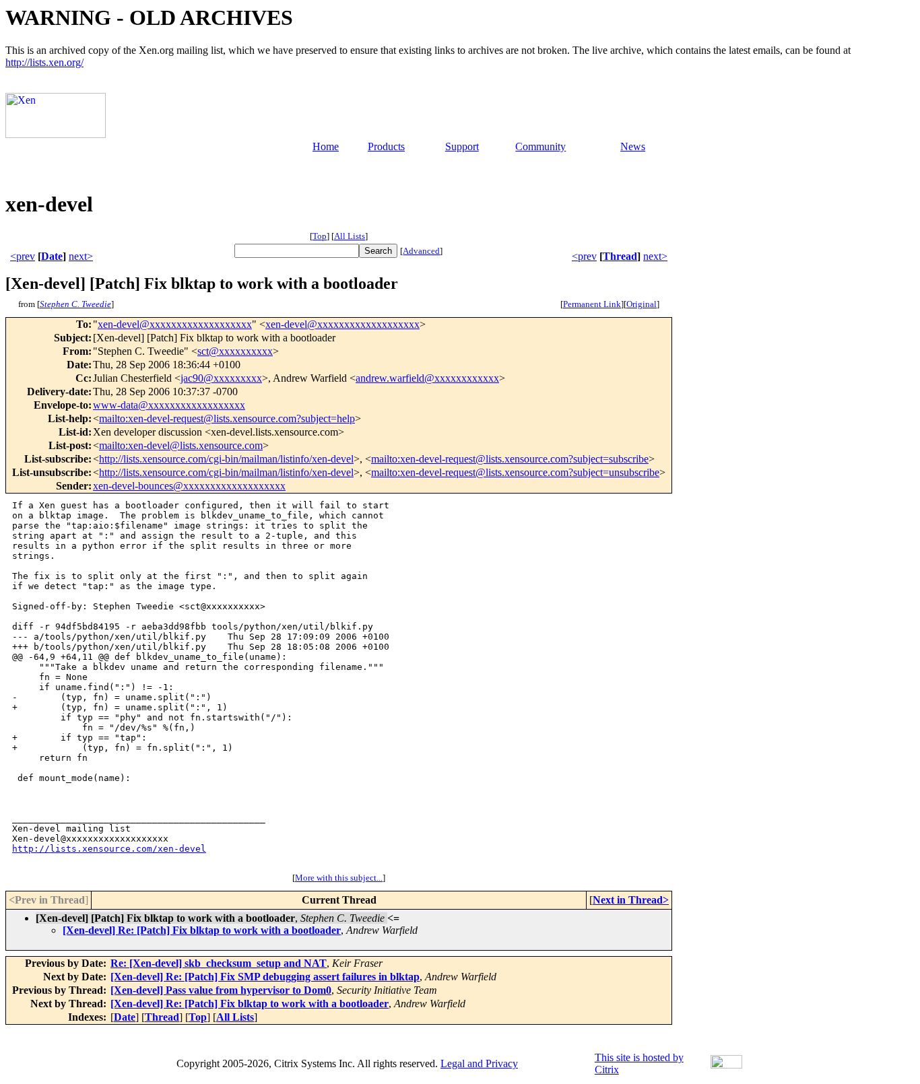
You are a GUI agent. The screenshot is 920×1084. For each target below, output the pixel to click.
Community (540, 146)
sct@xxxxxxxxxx (235, 351)
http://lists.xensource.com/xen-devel (109, 849)
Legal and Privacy (479, 1063)
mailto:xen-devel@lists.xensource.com (181, 445)
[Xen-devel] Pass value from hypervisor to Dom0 (220, 990)
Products (386, 146)
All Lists (349, 236)
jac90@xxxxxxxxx (221, 378)
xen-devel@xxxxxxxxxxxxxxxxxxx (175, 324)
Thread (620, 256)
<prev (22, 256)
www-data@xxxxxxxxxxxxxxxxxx (169, 405)
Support (462, 146)
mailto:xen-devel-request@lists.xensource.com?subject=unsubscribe (515, 472)
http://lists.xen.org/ (44, 62)
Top (320, 236)
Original (641, 304)
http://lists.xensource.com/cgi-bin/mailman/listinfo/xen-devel (226, 459)
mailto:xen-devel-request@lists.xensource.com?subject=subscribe (510, 459)
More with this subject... (339, 878)
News (632, 146)
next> (81, 256)
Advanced (421, 251)
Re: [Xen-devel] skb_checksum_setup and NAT (218, 963)
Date (52, 256)
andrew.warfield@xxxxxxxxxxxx (427, 378)
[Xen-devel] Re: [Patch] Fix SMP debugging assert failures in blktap (265, 976)
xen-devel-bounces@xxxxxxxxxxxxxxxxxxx (189, 486)
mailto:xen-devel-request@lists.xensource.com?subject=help (227, 418)
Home (326, 146)
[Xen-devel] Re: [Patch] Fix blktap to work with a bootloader (202, 930)
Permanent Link (592, 304)
